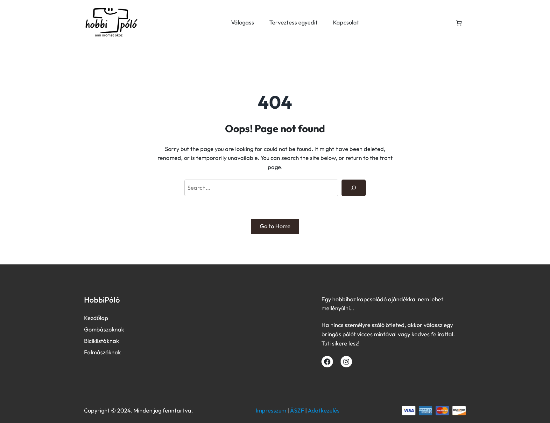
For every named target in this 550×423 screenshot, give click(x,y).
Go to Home (275, 226)
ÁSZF (297, 410)
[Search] (354, 188)
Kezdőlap (96, 318)
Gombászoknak (104, 329)
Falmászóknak (102, 352)
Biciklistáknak (101, 341)
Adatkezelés (324, 410)
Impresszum (271, 410)
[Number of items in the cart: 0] (459, 23)
